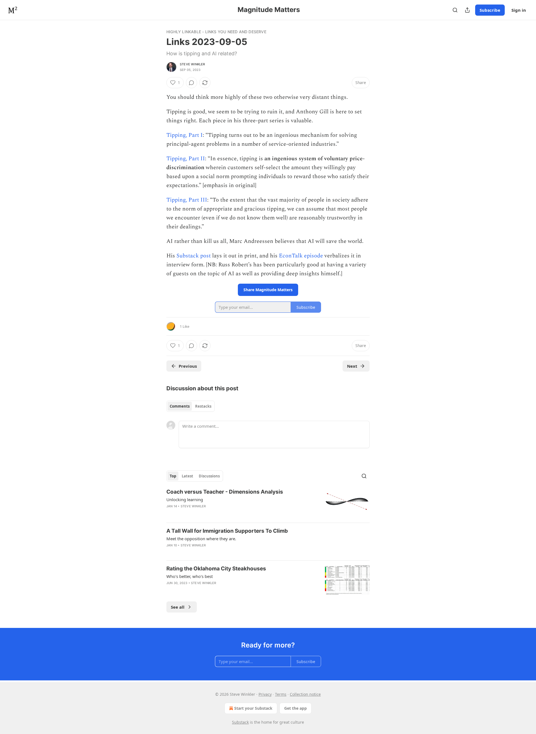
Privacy (265, 694)
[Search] (455, 10)
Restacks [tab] (203, 406)
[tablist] (190, 406)
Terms (280, 694)
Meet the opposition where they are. (201, 538)
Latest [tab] (187, 476)
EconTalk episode (301, 256)
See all (178, 607)
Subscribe (490, 10)
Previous (188, 366)
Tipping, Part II (185, 158)
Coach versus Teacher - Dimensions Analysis (224, 492)
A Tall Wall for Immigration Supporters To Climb (227, 531)
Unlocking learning (184, 499)
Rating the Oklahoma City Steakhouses (216, 568)
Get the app (295, 708)
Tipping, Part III (186, 200)
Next (352, 366)
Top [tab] (173, 476)
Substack (240, 722)
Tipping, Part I (184, 135)
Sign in (518, 10)
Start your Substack (253, 708)
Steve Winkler (192, 64)
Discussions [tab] (209, 476)
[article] (268, 503)
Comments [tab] (180, 406)
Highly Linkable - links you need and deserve (216, 31)
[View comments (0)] (191, 82)
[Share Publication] (467, 10)
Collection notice (305, 694)
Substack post (193, 256)
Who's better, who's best (189, 576)
